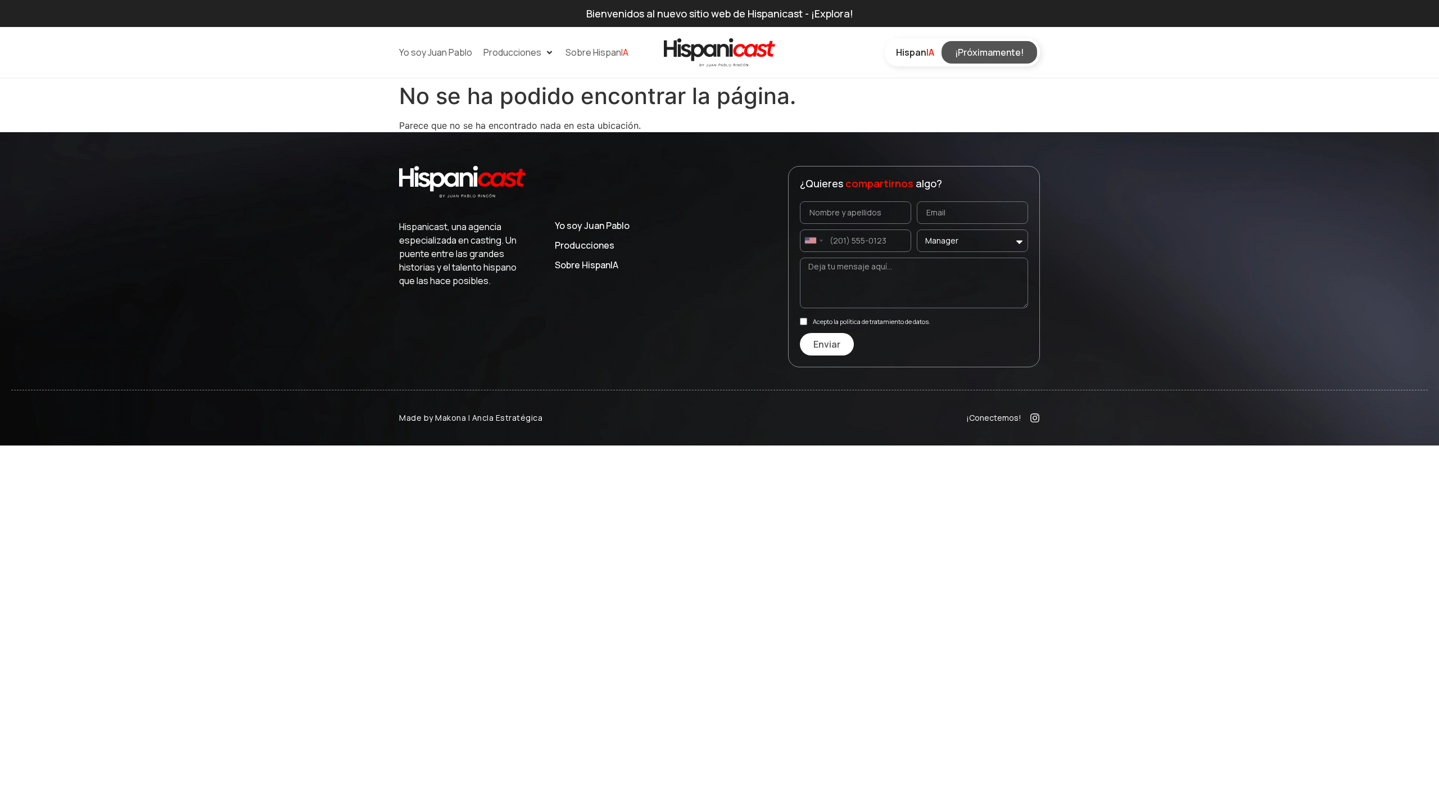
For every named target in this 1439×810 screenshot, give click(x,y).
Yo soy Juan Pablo (592, 225)
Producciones (584, 245)
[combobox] (813, 240)
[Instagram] (1035, 418)
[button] (518, 52)
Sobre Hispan (586, 265)
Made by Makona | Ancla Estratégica (470, 417)
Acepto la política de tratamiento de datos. (871, 321)
